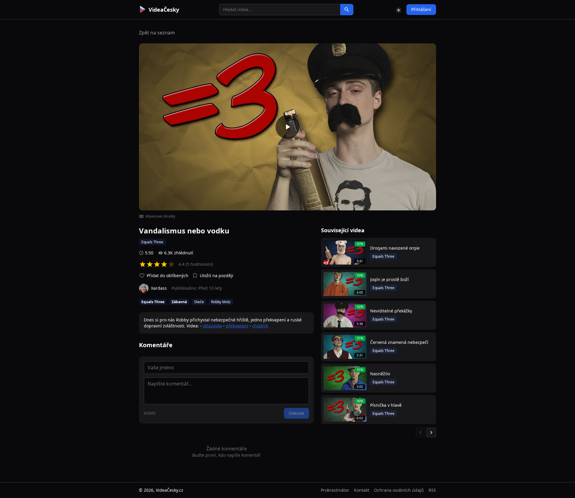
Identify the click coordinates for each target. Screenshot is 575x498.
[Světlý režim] (398, 10)
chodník (260, 326)
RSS (432, 490)
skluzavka (212, 326)
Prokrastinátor (335, 490)
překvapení (237, 326)
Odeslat (296, 413)
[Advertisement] (105, 109)
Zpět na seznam (157, 32)
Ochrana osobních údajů (399, 490)
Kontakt (361, 490)
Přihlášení (421, 9)
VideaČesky (164, 9)
